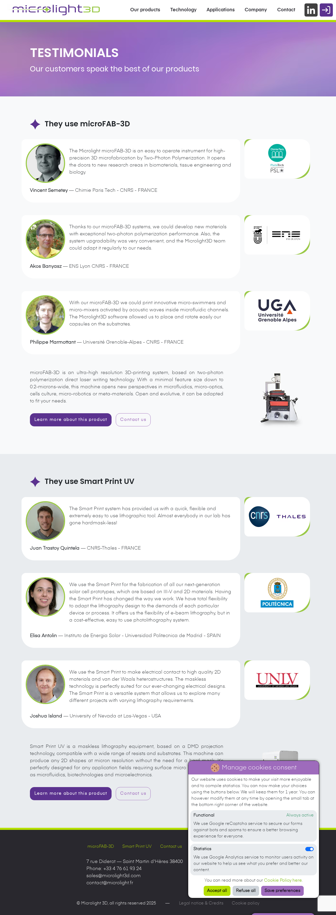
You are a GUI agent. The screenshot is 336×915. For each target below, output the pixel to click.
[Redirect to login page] (326, 10)
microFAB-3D (100, 847)
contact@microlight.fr (109, 883)
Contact (286, 10)
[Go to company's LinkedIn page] (311, 10)
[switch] (309, 849)
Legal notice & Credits (201, 903)
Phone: (113, 868)
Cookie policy (245, 903)
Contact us (171, 847)
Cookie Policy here (283, 880)
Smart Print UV (137, 847)
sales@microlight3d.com (113, 875)
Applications (221, 10)
